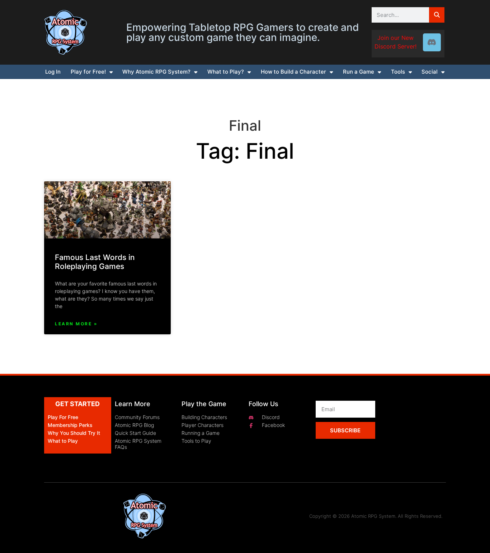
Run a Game (358, 71)
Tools (398, 71)
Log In (53, 71)
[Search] (436, 15)
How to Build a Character (293, 71)
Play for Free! (88, 71)
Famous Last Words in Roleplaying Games (95, 262)
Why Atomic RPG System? (156, 71)
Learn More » (76, 323)
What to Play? (225, 71)
